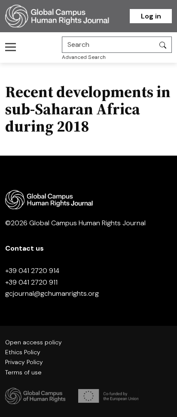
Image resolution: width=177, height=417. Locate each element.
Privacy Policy (24, 362)
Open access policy (33, 342)
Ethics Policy (22, 352)
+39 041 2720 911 (31, 282)
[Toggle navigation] (13, 47)
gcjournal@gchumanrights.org (52, 293)
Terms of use (23, 372)
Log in (151, 16)
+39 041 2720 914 (32, 270)
